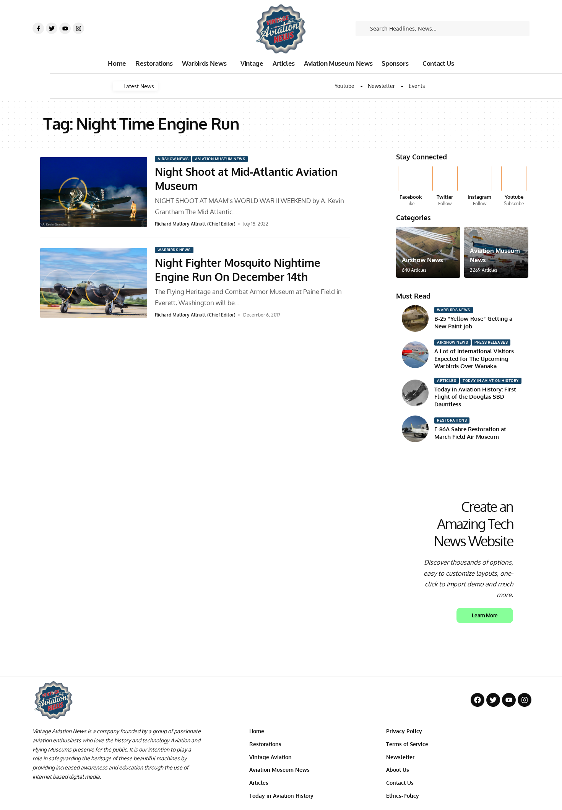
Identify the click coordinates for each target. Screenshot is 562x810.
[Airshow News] (428, 252)
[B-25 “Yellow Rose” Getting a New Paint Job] (415, 318)
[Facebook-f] (38, 28)
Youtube (344, 86)
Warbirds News (174, 250)
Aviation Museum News (220, 159)
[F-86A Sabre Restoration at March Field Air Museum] (415, 429)
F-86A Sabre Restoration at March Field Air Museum (470, 432)
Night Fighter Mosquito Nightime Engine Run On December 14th (237, 269)
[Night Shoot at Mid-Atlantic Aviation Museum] (93, 192)
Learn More (485, 615)
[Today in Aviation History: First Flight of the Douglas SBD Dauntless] (415, 393)
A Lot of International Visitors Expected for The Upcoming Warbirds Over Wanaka (474, 358)
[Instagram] (78, 28)
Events (417, 86)
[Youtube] (65, 28)
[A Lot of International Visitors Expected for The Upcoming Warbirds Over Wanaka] (415, 354)
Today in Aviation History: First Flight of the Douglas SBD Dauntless (475, 397)
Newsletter (381, 86)
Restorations (452, 420)
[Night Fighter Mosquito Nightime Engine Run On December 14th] (93, 283)
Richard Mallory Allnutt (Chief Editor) (195, 224)
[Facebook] (410, 186)
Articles (446, 380)
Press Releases (491, 342)
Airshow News (173, 159)
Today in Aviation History (491, 380)
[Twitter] (51, 28)
